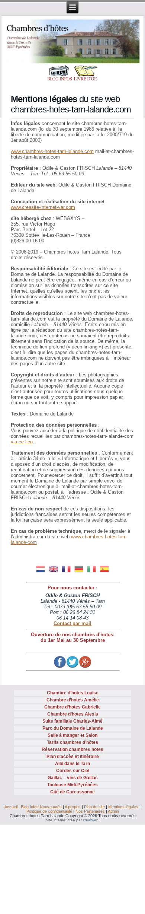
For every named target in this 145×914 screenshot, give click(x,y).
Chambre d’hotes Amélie (72, 700)
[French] (66, 568)
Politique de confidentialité (49, 811)
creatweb (91, 820)
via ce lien (22, 442)
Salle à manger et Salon (72, 735)
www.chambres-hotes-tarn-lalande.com (52, 151)
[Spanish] (104, 568)
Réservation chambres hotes (72, 749)
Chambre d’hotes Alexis (72, 714)
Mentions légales (123, 807)
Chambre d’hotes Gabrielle (72, 707)
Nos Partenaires (90, 811)
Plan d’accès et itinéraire (72, 756)
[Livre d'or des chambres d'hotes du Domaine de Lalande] (85, 73)
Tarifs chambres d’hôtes (72, 742)
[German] (78, 568)
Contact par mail (72, 623)
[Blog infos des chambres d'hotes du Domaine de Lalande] (59, 73)
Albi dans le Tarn (72, 763)
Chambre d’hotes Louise (73, 692)
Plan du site (94, 807)
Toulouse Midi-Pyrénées (72, 784)
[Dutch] (40, 568)
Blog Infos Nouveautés (41, 807)
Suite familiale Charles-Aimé (72, 721)
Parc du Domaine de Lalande (72, 728)
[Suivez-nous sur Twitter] (72, 662)
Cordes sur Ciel (72, 770)
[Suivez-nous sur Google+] (85, 662)
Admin (113, 811)
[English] (53, 568)
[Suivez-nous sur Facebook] (60, 662)
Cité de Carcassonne (72, 791)
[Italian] (91, 568)
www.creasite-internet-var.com (43, 207)
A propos (73, 807)
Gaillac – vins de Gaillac (73, 777)
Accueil (10, 807)
